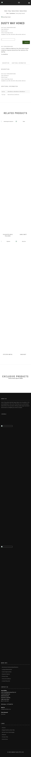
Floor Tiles (18, 48)
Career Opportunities (6, 671)
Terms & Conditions (6, 678)
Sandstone (12, 13)
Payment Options (6, 674)
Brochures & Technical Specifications (10, 667)
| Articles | (3, 414)
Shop (9, 11)
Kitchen (23, 48)
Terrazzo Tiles (5, 737)
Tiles (27, 50)
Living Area (3, 50)
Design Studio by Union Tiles (8, 730)
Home (5, 11)
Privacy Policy (5, 676)
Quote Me (27, 42)
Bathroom (8, 48)
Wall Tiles (3, 52)
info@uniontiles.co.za (6, 709)
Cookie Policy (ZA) (6, 681)
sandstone (5, 54)
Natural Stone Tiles (16, 50)
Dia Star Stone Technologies (8, 732)
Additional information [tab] (19, 63)
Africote (3, 727)
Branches (3, 714)
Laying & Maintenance (7, 669)
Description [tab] (5, 63)
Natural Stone (15, 11)
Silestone (4, 734)
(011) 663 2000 (5, 701)
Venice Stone (5, 739)
